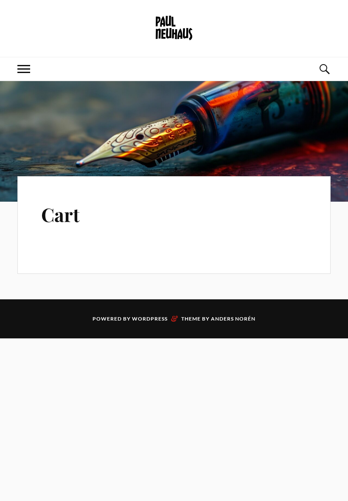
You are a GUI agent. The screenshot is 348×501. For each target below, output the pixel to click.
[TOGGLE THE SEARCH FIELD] (324, 69)
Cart (60, 214)
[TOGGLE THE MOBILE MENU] (23, 69)
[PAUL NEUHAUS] (174, 27)
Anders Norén (233, 318)
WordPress (150, 318)
